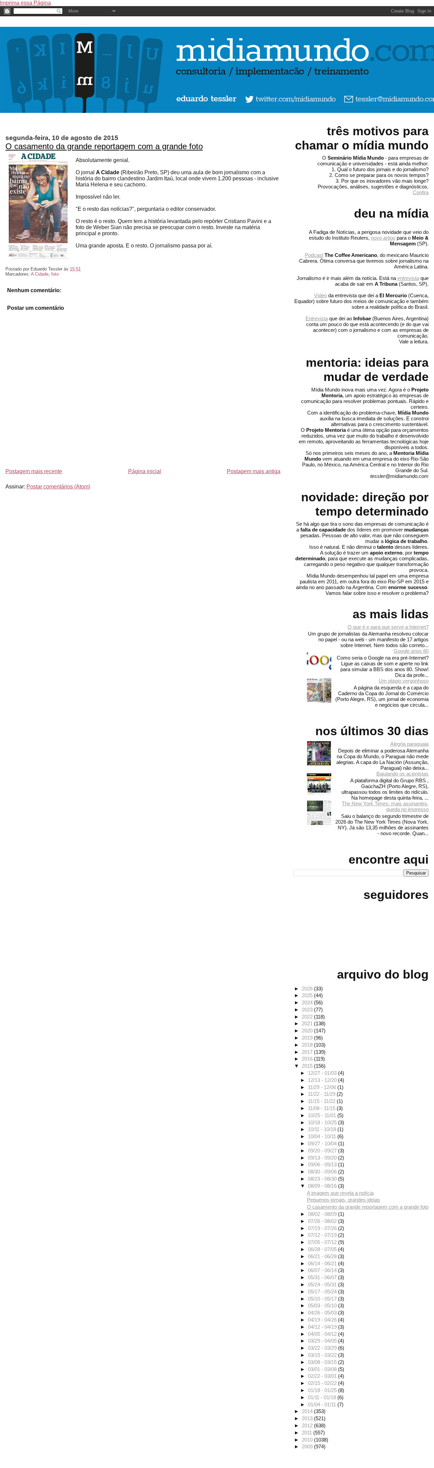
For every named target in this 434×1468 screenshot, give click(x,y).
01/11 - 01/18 (322, 1397)
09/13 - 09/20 (323, 1158)
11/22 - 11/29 (322, 1094)
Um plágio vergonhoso (404, 681)
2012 (308, 1425)
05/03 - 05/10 (323, 1305)
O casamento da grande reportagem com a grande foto (104, 146)
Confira (421, 192)
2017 (308, 1052)
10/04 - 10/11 (322, 1136)
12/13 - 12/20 (323, 1080)
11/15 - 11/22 (322, 1101)
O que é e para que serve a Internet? (388, 627)
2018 (308, 1045)
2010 (308, 1440)
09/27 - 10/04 (323, 1143)
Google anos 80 (411, 651)
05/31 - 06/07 (323, 1277)
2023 (308, 1009)
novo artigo (383, 238)
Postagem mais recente (33, 471)
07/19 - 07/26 (323, 1228)
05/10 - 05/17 (323, 1299)
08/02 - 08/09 (323, 1214)
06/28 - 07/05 (323, 1249)
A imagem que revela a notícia (340, 1193)
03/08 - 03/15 (323, 1362)
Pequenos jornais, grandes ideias (343, 1200)
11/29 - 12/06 (322, 1087)
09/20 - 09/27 (323, 1150)
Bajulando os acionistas (402, 774)
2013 (308, 1418)
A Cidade (39, 274)
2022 (308, 1017)
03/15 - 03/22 (323, 1355)
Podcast (314, 255)
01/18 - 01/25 (323, 1390)
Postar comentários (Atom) (58, 486)
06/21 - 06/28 (323, 1256)
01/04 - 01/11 (322, 1404)
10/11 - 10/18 (322, 1129)
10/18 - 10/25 (323, 1122)
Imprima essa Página (25, 3)
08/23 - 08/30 (323, 1179)
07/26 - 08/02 (323, 1221)
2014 (308, 1411)
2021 (308, 1023)
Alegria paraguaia (409, 744)
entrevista (408, 278)
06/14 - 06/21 (323, 1263)
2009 (308, 1446)
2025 (308, 995)
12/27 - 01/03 (323, 1073)
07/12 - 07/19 (323, 1235)
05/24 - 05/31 (323, 1284)
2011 (307, 1432)
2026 (308, 988)
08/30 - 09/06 (323, 1171)
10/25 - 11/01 (322, 1115)
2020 (308, 1030)
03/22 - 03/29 (323, 1348)
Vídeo (320, 295)
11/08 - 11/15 (322, 1108)
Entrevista (316, 318)
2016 (308, 1059)
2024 (308, 1002)
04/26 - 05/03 (323, 1312)
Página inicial (144, 471)
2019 (308, 1038)
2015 (308, 1066)
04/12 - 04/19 (323, 1327)
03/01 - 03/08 (323, 1369)
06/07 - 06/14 (323, 1270)
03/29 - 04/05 (323, 1341)
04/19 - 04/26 (323, 1320)
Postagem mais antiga (253, 471)
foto (55, 274)
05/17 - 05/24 (323, 1291)
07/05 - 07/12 (323, 1242)
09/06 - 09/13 (323, 1164)
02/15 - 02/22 (323, 1383)
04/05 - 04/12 (323, 1334)
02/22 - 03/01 (323, 1376)
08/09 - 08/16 (323, 1186)
